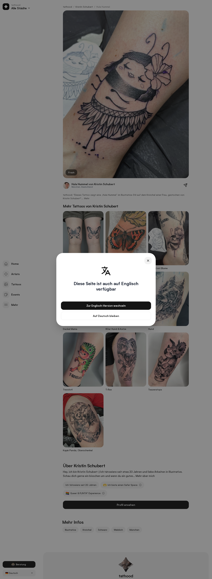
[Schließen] (148, 260)
